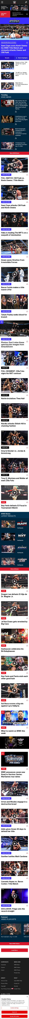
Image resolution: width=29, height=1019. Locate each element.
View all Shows (14, 569)
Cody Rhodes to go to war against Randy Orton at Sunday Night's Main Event (21, 119)
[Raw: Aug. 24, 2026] (7, 103)
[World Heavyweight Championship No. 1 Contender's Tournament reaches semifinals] (7, 131)
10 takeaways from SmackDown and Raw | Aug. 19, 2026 (21, 144)
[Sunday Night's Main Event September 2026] (7, 119)
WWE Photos (17, 970)
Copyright (3, 986)
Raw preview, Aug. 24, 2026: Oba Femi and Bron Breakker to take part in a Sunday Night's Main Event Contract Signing (21, 105)
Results (7, 58)
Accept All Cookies (14, 1016)
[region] (14, 1007)
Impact (2, 970)
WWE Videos (17, 967)
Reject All (14, 1012)
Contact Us (16, 983)
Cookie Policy (17, 988)
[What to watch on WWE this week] (14, 718)
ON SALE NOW (3, 14)
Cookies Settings (14, 1007)
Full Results (20, 528)
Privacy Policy (4, 983)
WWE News (17, 964)
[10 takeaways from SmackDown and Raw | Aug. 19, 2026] (7, 145)
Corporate (3, 964)
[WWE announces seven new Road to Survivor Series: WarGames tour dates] (14, 759)
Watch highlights (23, 58)
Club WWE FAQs (17, 980)
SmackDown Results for (8, 42)
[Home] (14, 2)
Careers (3, 967)
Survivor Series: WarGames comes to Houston (17, 14)
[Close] (27, 996)
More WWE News (14, 153)
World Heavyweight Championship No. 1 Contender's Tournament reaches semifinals (20, 132)
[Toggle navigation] (2, 2)
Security (16, 986)
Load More (14, 950)
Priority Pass (17, 972)
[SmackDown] (14, 328)
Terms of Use (4, 980)
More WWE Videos (14, 943)
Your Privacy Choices (4, 988)
